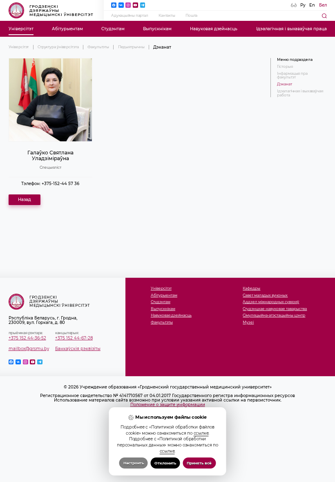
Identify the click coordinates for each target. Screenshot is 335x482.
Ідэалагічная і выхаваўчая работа (300, 93)
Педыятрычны (131, 47)
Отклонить (165, 463)
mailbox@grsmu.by (29, 348)
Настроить (133, 463)
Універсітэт (21, 29)
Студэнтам (113, 29)
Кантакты (167, 15)
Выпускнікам (157, 29)
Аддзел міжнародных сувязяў (271, 302)
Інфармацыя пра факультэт (292, 75)
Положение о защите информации (167, 404)
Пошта (191, 15)
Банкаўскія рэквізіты (77, 348)
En (312, 5)
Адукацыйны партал (129, 15)
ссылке (201, 433)
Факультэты (98, 47)
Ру (303, 5)
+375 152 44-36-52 (27, 338)
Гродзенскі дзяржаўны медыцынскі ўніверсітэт (61, 10)
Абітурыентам (67, 29)
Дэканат (284, 84)
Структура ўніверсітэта (58, 47)
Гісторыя (285, 67)
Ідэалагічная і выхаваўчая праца (291, 29)
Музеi (248, 322)
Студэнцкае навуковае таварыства (275, 309)
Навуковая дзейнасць (213, 29)
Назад (24, 199)
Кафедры (251, 288)
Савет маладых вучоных (265, 295)
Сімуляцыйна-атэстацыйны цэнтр (274, 315)
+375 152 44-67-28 (74, 338)
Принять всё (199, 463)
